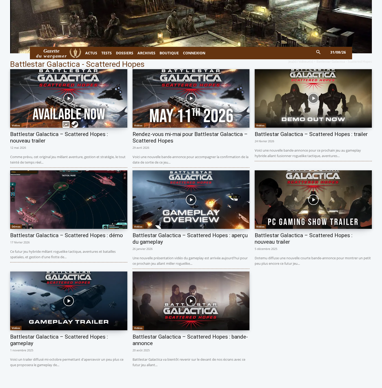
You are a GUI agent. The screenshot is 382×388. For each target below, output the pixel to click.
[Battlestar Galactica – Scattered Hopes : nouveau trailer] (68, 98)
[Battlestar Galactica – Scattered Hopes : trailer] (313, 98)
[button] (318, 52)
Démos (16, 226)
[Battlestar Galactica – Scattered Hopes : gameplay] (68, 300)
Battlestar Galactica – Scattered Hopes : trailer (311, 134)
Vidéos (16, 125)
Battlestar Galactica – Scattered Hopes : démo (66, 235)
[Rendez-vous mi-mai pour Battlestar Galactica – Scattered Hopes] (191, 98)
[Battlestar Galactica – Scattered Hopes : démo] (68, 199)
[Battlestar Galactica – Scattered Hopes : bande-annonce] (191, 300)
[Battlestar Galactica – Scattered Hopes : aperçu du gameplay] (191, 199)
